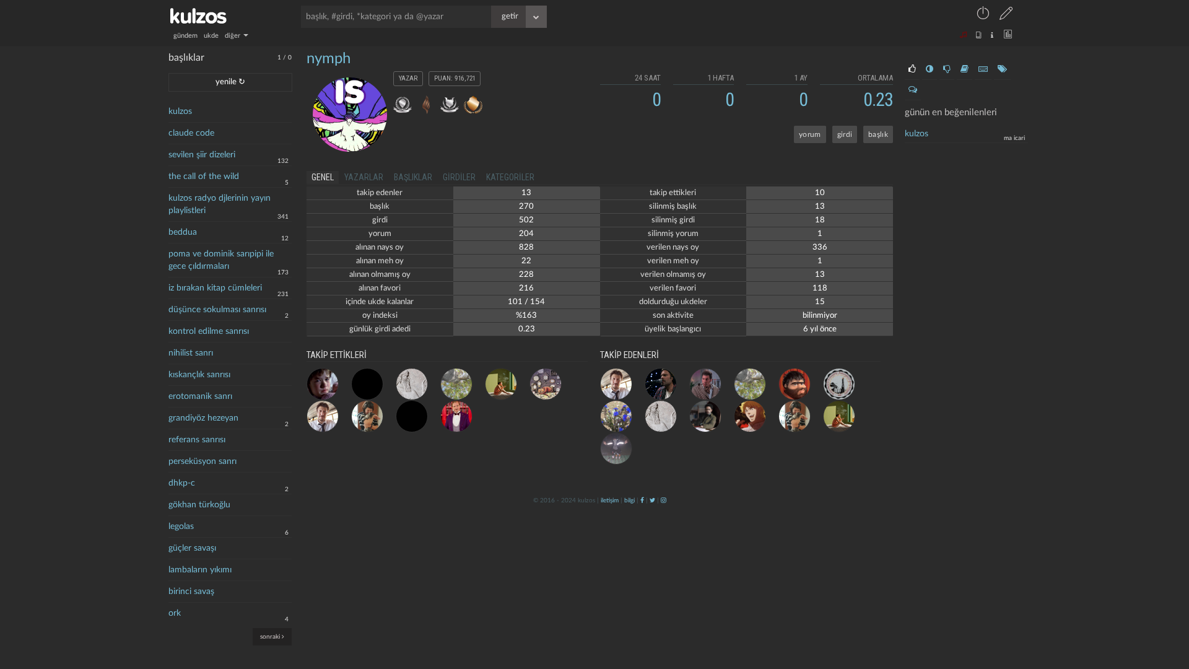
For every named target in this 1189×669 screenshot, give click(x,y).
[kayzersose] (794, 384)
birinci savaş (191, 591)
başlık (878, 134)
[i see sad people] (323, 384)
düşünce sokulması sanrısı (217, 309)
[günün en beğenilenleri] (912, 69)
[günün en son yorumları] (913, 90)
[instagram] (663, 500)
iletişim (610, 500)
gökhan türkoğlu (199, 505)
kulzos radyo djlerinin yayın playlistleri (219, 204)
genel (322, 177)
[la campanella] (501, 384)
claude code (191, 133)
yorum (810, 134)
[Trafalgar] (750, 416)
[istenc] (367, 416)
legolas (181, 526)
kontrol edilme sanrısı (208, 331)
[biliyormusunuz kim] (616, 448)
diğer (233, 35)
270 (526, 207)
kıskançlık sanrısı (199, 374)
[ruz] (456, 384)
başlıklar (413, 177)
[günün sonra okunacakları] (964, 69)
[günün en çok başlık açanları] (1002, 69)
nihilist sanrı (190, 353)
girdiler (459, 177)
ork (174, 613)
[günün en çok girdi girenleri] (983, 69)
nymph (329, 58)
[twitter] (652, 500)
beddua (182, 232)
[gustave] (456, 416)
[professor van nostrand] (705, 384)
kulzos (180, 111)
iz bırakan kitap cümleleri (215, 288)
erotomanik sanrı (200, 396)
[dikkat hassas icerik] (705, 416)
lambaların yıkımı (200, 570)
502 (526, 220)
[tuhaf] (545, 384)
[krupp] (661, 384)
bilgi (629, 500)
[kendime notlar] (412, 416)
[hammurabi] (412, 384)
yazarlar (363, 177)
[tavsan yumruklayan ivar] (323, 416)
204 (526, 234)
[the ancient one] (839, 384)
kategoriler (510, 177)
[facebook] (642, 500)
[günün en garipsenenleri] (929, 69)
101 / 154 (526, 302)
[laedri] (616, 416)
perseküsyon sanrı (202, 461)
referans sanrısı (196, 439)
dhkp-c (181, 483)
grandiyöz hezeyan (203, 418)
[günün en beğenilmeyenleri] (946, 69)
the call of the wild (203, 176)
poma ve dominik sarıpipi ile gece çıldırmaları (221, 260)
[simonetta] (367, 384)
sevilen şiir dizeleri (201, 155)
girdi (845, 134)
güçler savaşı (192, 548)
